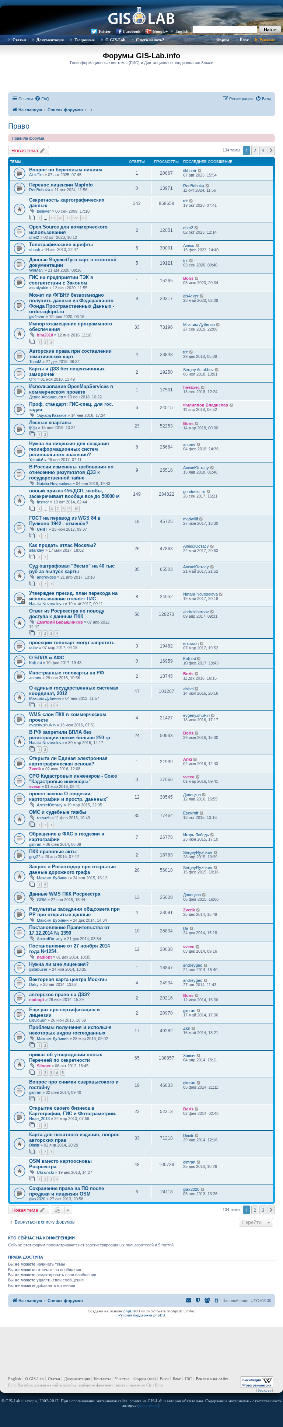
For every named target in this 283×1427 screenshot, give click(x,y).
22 (76, 218)
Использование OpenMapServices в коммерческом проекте (71, 389)
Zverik (35, 769)
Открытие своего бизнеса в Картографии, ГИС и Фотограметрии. (72, 1110)
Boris (188, 278)
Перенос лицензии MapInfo (61, 185)
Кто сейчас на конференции (41, 1238)
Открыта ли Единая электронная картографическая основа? (68, 761)
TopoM (35, 361)
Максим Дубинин (199, 324)
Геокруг (265, 1390)
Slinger (43, 1066)
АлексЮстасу (196, 467)
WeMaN (36, 270)
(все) (151, 1379)
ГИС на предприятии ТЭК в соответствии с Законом (61, 280)
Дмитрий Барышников (60, 622)
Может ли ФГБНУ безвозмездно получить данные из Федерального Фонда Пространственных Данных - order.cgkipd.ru (71, 303)
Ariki (187, 759)
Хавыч (189, 1055)
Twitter (104, 31)
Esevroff (190, 813)
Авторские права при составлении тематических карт (70, 353)
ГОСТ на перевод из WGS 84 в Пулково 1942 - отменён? (65, 520)
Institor (43, 502)
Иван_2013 (39, 1118)
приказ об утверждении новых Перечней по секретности (65, 1057)
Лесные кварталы (50, 422)
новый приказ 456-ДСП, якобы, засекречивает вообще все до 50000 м (74, 493)
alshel (188, 689)
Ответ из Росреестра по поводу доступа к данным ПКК (66, 613)
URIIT (42, 529)
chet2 (34, 237)
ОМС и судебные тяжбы (57, 812)
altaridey (36, 550)
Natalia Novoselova (54, 483)
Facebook (131, 31)
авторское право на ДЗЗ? (59, 994)
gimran (35, 844)
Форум (222, 40)
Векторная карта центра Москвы (68, 979)
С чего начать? (150, 40)
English (181, 31)
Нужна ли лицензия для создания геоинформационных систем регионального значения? (69, 449)
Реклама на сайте (212, 1379)
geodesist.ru (194, 491)
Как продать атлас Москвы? (62, 545)
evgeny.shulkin (42, 725)
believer (44, 211)
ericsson (191, 643)
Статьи (19, 40)
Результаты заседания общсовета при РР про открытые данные (74, 911)
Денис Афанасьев (46, 397)
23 (83, 218)
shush (34, 249)
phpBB (129, 1311)
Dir (185, 928)
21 (68, 218)
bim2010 (45, 335)
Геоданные (84, 40)
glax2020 (37, 1199)
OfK (32, 379)
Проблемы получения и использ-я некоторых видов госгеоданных (70, 1030)
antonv (189, 444)
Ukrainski (45, 1172)
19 (53, 218)
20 (60, 218)
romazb (43, 818)
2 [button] (255, 150)
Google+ (160, 31)
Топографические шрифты (61, 244)
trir (185, 201)
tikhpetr (189, 170)
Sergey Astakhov (198, 369)
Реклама (267, 40)
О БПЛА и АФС (46, 657)
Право (18, 126)
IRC (188, 1379)
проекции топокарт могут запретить (72, 642)
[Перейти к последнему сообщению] (200, 170)
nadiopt (44, 957)
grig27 (34, 856)
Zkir (186, 1028)
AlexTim (36, 174)
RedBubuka (39, 190)
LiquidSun (37, 1020)
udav (33, 647)
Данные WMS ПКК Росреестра (64, 894)
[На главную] (141, 16)
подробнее (148, 1405)
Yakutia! (36, 459)
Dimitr (34, 1145)
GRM (41, 899)
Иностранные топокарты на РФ (66, 673)
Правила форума (28, 138)
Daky (34, 984)
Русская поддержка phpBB (141, 1315)
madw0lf (190, 519)
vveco (35, 786)
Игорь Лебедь (196, 835)
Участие (122, 1379)
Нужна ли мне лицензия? (59, 964)
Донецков (192, 794)
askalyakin (38, 288)
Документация (50, 40)
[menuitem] (42, 98)
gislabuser (38, 969)
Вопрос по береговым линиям (65, 169)
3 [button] (263, 150)
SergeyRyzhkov (197, 852)
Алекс (188, 245)
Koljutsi (35, 662)
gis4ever (37, 316)
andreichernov (196, 612)
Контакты (102, 1379)
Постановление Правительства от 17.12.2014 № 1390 (69, 930)
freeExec (191, 387)
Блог (244, 40)
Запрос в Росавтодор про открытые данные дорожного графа (72, 869)
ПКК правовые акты (53, 851)
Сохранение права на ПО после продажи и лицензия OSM (66, 1191)
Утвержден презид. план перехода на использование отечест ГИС (73, 595)
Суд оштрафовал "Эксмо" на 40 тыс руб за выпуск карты (72, 568)
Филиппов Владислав (205, 405)
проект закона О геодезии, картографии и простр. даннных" (68, 796)
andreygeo (46, 577)
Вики (164, 1379)
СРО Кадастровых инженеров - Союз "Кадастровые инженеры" (73, 778)
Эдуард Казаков (52, 415)
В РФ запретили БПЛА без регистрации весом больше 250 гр (69, 734)
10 (76, 508)
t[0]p (33, 427)
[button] (271, 150)
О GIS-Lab (115, 40)
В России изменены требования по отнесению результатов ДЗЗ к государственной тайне (71, 472)
